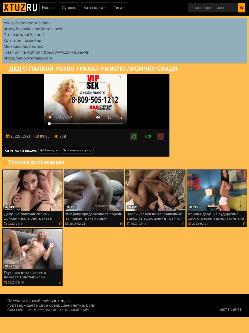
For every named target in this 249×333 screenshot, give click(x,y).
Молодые (50, 150)
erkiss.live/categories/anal (28, 22)
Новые (48, 7)
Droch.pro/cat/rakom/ (24, 34)
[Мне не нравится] (160, 136)
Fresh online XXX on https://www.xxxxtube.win (46, 52)
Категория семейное (24, 40)
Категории (94, 7)
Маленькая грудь (79, 150)
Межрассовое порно (24, 46)
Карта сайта (230, 309)
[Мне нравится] (133, 136)
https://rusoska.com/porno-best (33, 28)
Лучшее (69, 7)
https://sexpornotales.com (28, 58)
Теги (119, 7)
